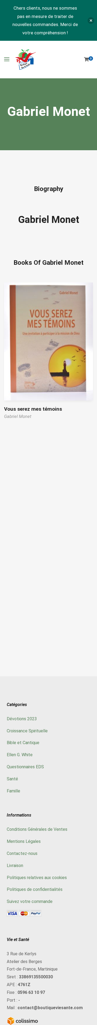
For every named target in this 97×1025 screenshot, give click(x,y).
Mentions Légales (24, 841)
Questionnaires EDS (25, 766)
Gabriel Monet (48, 219)
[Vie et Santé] (25, 59)
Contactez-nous (22, 853)
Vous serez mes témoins (33, 409)
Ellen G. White (20, 754)
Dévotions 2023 (22, 718)
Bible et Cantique (23, 742)
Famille (13, 790)
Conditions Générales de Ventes (37, 829)
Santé (12, 778)
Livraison (15, 865)
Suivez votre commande (30, 901)
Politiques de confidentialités (35, 889)
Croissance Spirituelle (27, 730)
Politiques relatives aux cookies (37, 877)
